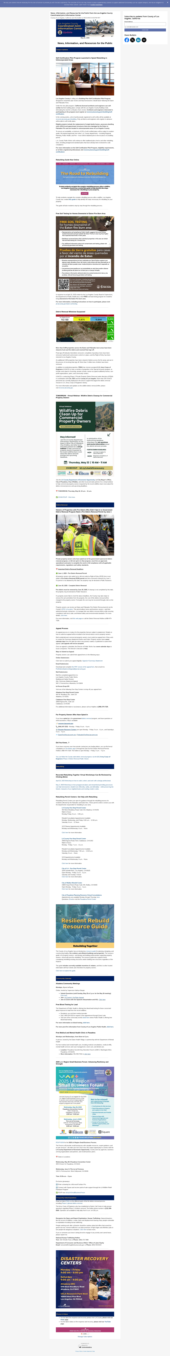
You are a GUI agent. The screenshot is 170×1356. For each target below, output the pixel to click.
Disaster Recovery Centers (67, 729)
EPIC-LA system (67, 609)
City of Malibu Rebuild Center (72, 883)
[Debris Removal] (85, 341)
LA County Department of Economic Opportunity (78, 480)
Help (93, 1351)
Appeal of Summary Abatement (92, 661)
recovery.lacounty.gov (66, 388)
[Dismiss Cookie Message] (167, 2)
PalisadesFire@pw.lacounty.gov (87, 735)
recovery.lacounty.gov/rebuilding (66, 119)
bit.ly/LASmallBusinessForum (75, 1192)
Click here (65, 832)
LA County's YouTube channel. (74, 997)
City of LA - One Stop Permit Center (74, 868)
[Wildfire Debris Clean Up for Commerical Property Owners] (85, 476)
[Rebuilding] (85, 95)
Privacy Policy (78, 1351)
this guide (72, 199)
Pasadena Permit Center (88, 899)
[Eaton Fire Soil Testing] (85, 291)
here (98, 897)
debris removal (86, 718)
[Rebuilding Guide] (85, 196)
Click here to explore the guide (65, 971)
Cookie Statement (96, 5)
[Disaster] (85, 1308)
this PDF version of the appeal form (82, 667)
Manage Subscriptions (85, 1336)
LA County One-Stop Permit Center (74, 808)
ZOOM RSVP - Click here (66, 497)
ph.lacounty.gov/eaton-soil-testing (66, 304)
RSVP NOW (60, 1142)
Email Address (128, 21)
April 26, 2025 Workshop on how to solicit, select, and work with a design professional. (83, 781)
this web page (77, 618)
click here (64, 615)
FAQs (68, 1201)
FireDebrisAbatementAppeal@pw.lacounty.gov (71, 669)
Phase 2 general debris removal (72, 1203)
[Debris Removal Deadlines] (85, 555)
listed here (86, 1017)
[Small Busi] (85, 1139)
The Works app (70, 748)
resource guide (91, 951)
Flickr (62, 1319)
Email (71, 899)
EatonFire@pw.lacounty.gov (67, 735)
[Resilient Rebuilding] (85, 947)
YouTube (108, 1322)
